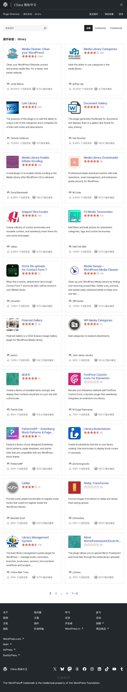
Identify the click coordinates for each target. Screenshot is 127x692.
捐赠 (100, 623)
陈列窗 (38, 612)
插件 (36, 623)
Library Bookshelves (97, 428)
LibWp (26, 483)
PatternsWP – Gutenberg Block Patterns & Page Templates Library (38, 430)
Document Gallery (95, 103)
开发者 (68, 623)
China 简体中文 (18, 669)
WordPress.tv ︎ (74, 628)
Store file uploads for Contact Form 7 (34, 267)
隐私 (5, 628)
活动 (98, 617)
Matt (7, 644)
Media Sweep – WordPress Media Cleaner (101, 267)
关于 (5, 612)
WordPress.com (13, 638)
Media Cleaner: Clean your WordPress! (36, 50)
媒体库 (26, 374)
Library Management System (35, 539)
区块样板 (39, 628)
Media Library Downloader (101, 157)
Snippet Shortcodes (35, 211)
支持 (67, 617)
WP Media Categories (98, 320)
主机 (5, 623)
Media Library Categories (100, 49)
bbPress (9, 649)
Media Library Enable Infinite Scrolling (35, 159)
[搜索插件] (45, 28)
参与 (98, 612)
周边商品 (102, 628)
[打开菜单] (122, 4)
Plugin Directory (11, 14)
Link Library (29, 103)
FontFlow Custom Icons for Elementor (97, 376)
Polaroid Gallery (32, 320)
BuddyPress (11, 655)
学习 (67, 612)
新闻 (5, 617)
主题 (36, 617)
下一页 (74, 593)
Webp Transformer (96, 483)
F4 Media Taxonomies (98, 211)
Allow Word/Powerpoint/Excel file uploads (102, 539)
